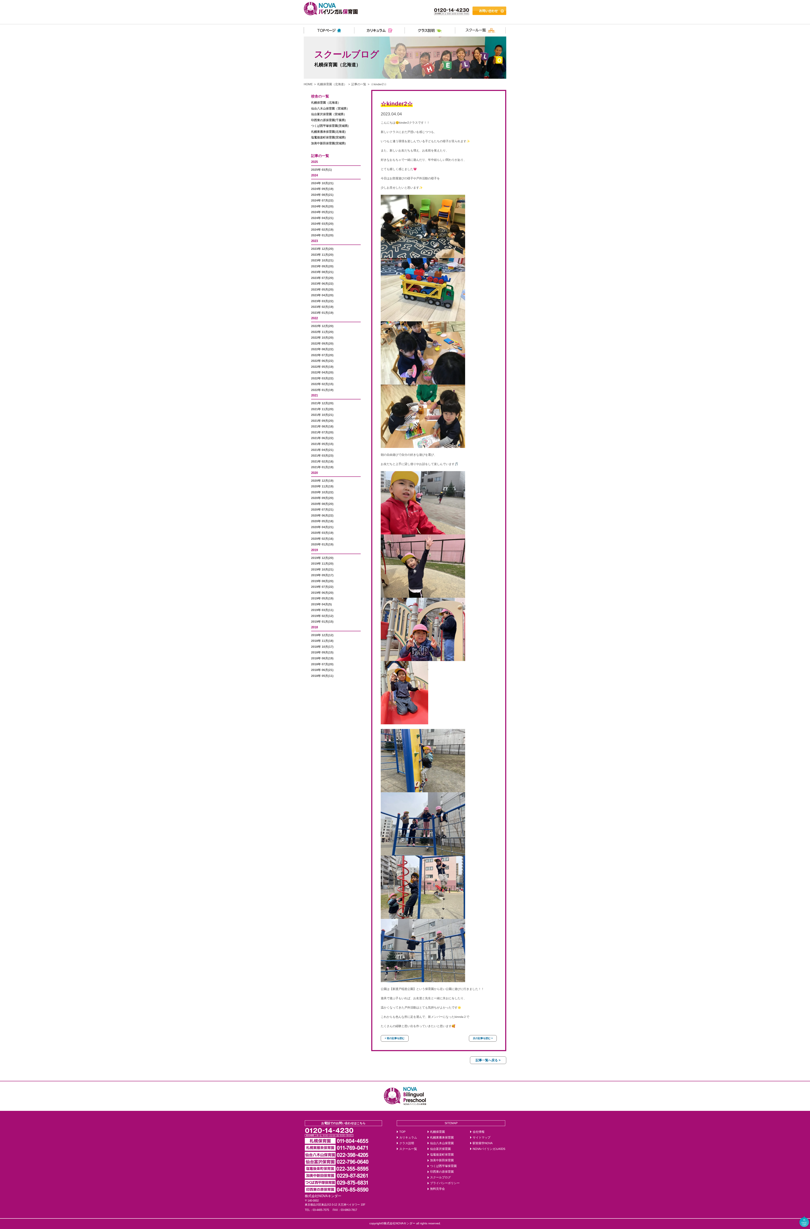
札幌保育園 (437, 1131)
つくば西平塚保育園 (443, 1166)
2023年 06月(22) (322, 283)
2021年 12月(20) (322, 403)
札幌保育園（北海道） (332, 84)
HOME (308, 84)
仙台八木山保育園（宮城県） (330, 108)
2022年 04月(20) (322, 372)
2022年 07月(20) (322, 355)
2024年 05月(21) (322, 212)
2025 (314, 162)
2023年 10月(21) (322, 260)
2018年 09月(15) (322, 652)
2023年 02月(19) (322, 306)
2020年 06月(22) (322, 515)
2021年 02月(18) (322, 461)
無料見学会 (437, 1188)
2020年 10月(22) (322, 492)
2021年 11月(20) (322, 409)
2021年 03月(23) (322, 455)
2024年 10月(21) (322, 183)
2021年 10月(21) (322, 414)
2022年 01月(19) (322, 390)
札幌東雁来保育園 (442, 1137)
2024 (314, 175)
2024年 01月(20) (322, 235)
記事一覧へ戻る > (488, 1060)
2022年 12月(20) (322, 326)
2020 (314, 473)
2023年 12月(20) (322, 248)
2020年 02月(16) (322, 538)
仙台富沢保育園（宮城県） (329, 114)
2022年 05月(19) (322, 366)
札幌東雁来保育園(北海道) (328, 131)
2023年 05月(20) (322, 289)
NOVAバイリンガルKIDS (489, 1149)
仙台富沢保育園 (440, 1149)
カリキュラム (408, 1137)
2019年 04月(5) (321, 604)
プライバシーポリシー (445, 1183)
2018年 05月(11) (322, 675)
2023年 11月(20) (322, 254)
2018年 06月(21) (322, 670)
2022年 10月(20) (322, 337)
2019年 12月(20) (322, 558)
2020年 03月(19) (322, 532)
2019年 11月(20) (322, 563)
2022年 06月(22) (322, 360)
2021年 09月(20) (322, 420)
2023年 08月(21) (322, 272)
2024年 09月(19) (322, 189)
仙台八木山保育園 (442, 1143)
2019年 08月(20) (322, 581)
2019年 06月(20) (322, 592)
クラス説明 (406, 1143)
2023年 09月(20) (322, 266)
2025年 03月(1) (321, 169)
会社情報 (479, 1131)
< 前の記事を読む (395, 1038)
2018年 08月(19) (322, 658)
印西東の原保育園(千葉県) (328, 120)
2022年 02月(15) (322, 384)
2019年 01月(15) (322, 621)
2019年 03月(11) (322, 610)
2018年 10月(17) (322, 646)
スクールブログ (440, 1177)
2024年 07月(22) (322, 200)
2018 (314, 627)
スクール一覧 (408, 1149)
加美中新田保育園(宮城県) (328, 143)
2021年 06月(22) (322, 438)
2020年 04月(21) (322, 527)
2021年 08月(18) (322, 426)
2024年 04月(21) (322, 218)
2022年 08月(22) (322, 349)
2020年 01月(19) (322, 544)
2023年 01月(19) (322, 312)
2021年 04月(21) (322, 450)
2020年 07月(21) (322, 509)
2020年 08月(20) (322, 504)
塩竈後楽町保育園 (442, 1154)
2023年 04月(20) (322, 295)
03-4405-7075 (321, 1209)
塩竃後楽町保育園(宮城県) (328, 137)
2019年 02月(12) (322, 616)
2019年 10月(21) (322, 569)
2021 (314, 395)
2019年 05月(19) (322, 598)
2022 (314, 318)
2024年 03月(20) (322, 223)
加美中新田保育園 (442, 1160)
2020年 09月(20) (322, 498)
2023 (314, 241)
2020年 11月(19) (322, 486)
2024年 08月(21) (322, 194)
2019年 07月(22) (322, 586)
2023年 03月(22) (322, 301)
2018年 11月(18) (322, 640)
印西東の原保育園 (442, 1171)
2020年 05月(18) (322, 521)
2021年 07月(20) (322, 432)
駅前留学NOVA (483, 1143)
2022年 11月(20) (322, 332)
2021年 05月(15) (322, 444)
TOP (402, 1131)
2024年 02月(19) (322, 229)
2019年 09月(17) (322, 575)
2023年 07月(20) (322, 278)
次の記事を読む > (483, 1038)
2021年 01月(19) (322, 467)
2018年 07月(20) (322, 664)
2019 (314, 550)
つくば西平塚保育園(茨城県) (330, 125)
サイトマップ (481, 1137)
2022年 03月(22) (322, 378)
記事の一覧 (358, 84)
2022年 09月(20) (322, 343)
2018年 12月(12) (322, 635)
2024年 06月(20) (322, 206)
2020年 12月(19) (322, 480)
